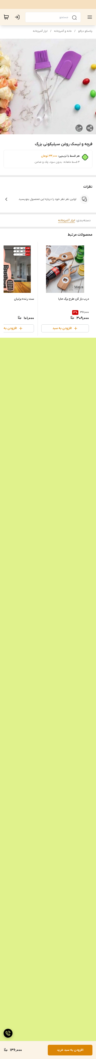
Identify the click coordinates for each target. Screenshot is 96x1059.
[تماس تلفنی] (8, 1033)
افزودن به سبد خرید (70, 1050)
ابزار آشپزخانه (40, 31)
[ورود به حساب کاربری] (18, 17)
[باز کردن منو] (88, 17)
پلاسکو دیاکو (85, 31)
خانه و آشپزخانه (63, 31)
